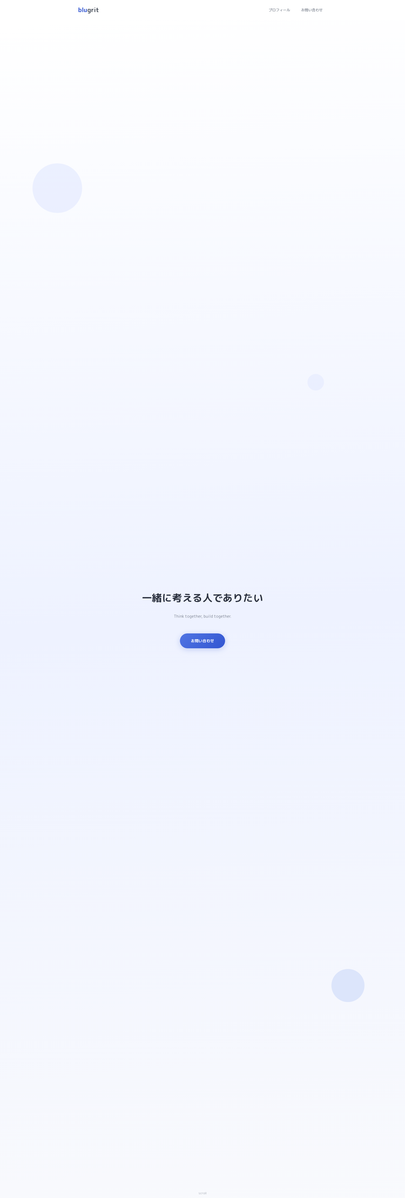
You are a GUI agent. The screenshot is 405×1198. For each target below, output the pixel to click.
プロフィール (279, 9)
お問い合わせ (312, 9)
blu (88, 10)
